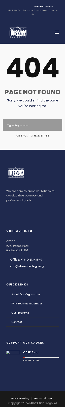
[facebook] (13, 6)
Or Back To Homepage (32, 135)
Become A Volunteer (35, 10)
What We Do (14, 10)
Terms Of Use (43, 398)
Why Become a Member (26, 303)
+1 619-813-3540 (43, 6)
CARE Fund (30, 352)
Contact (16, 322)
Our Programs (20, 313)
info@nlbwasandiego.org (27, 266)
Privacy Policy (20, 398)
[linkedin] (19, 6)
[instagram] (24, 6)
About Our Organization (26, 294)
